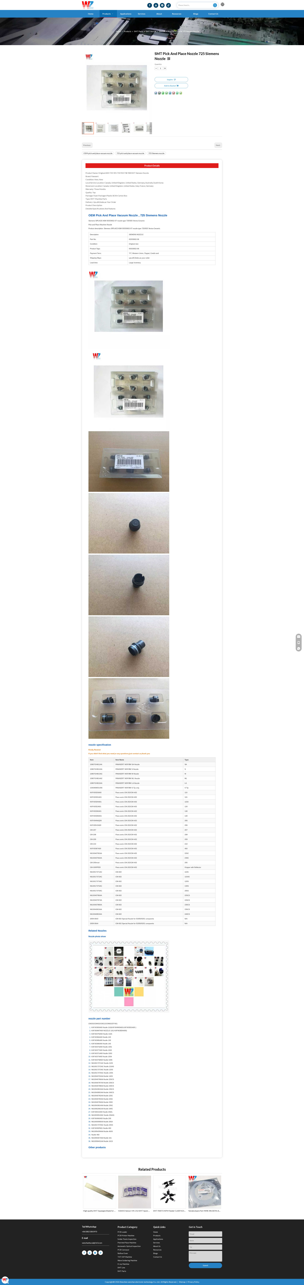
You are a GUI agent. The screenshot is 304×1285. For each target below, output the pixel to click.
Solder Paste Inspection (127, 1239)
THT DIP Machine (125, 1257)
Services (156, 1243)
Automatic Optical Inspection (129, 1246)
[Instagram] (162, 5)
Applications (158, 1239)
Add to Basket (170, 86)
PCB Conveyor (123, 1250)
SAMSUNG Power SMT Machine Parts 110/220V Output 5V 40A (169, 1211)
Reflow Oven (123, 1253)
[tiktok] (168, 5)
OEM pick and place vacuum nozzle (97, 153)
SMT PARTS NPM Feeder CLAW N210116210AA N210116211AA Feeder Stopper (99, 1211)
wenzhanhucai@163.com (92, 1243)
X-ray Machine (123, 1264)
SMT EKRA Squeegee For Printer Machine (204, 1211)
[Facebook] (149, 5)
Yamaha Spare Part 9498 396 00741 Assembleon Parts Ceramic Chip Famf (134, 1211)
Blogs (155, 1253)
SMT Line (121, 1267)
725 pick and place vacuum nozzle (130, 153)
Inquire (170, 79)
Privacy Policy (193, 1282)
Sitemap (182, 1282)
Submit (205, 1265)
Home (155, 1232)
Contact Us (157, 1257)
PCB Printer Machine (126, 1235)
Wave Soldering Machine (127, 1260)
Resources (157, 1250)
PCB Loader (122, 1232)
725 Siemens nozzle (156, 153)
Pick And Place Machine (127, 1243)
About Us (156, 1246)
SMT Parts (122, 1271)
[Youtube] (156, 5)
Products (156, 1235)
